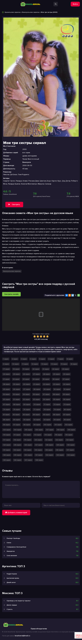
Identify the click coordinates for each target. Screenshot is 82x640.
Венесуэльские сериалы (30, 12)
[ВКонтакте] (66, 295)
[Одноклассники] (69, 295)
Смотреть (16, 204)
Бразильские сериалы (12, 12)
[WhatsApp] (78, 295)
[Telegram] (72, 295)
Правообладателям (39, 629)
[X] (75, 295)
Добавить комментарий (17, 513)
